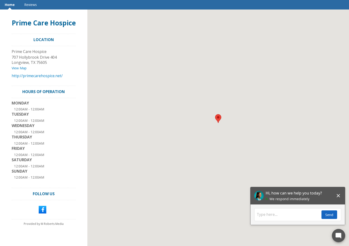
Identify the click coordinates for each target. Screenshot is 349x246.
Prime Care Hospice (44, 22)
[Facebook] (42, 209)
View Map (19, 68)
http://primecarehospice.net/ (37, 75)
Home (10, 4)
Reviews (30, 4)
